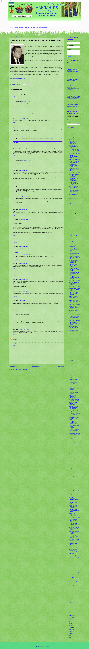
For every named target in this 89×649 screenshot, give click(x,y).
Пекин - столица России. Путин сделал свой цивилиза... (74, 602)
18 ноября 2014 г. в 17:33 (26, 318)
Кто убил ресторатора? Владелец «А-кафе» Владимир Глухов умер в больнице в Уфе (73, 84)
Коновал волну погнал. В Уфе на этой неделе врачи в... (74, 223)
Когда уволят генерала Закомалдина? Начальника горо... (73, 378)
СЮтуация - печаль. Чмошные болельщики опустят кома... (74, 382)
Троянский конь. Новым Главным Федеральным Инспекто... (74, 566)
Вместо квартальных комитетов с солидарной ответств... (74, 459)
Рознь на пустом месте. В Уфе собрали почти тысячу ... (74, 558)
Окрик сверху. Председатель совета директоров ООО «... (73, 554)
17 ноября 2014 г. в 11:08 (26, 160)
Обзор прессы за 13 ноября (74, 517)
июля (70, 621)
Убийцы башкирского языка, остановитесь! (73, 486)
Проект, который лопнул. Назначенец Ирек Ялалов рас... (74, 257)
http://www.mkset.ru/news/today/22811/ (17, 78)
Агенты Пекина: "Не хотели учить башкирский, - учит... (74, 414)
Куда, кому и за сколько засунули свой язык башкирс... (73, 418)
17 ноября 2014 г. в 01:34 (23, 110)
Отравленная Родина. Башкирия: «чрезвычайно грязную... (74, 510)
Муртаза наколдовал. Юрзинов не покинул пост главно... (73, 454)
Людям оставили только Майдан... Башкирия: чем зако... (74, 235)
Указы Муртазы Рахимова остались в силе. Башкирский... (74, 175)
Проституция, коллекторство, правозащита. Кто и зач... (74, 343)
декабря (70, 137)
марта (70, 629)
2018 (69, 130)
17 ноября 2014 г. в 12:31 (23, 239)
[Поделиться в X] (25, 84)
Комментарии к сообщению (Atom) (23, 369)
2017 (69, 132)
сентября (71, 617)
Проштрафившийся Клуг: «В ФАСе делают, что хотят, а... (74, 438)
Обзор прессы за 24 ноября (74, 286)
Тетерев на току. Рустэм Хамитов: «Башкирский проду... (74, 442)
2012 (69, 637)
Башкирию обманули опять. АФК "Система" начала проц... (74, 227)
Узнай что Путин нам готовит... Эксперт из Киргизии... (73, 586)
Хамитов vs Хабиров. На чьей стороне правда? (74, 162)
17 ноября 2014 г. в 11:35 (23, 170)
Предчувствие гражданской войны (72, 107)
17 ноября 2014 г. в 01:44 (26, 101)
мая (70, 625)
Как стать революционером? (73, 570)
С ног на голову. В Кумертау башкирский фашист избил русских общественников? (72, 66)
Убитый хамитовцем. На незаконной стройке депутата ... (74, 528)
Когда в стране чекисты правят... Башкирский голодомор (73, 297)
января (70, 633)
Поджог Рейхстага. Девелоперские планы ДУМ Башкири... (73, 476)
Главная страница (36, 366)
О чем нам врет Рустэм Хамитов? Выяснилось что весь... (74, 331)
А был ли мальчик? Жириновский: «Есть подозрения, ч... (73, 536)
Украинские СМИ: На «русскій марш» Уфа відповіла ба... (73, 146)
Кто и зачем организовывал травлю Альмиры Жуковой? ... (74, 218)
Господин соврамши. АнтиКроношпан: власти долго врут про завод (73, 88)
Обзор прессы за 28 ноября (74, 172)
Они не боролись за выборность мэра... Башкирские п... (73, 335)
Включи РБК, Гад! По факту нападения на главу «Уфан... (74, 578)
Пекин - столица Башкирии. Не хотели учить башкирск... (74, 562)
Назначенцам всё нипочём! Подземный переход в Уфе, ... (74, 169)
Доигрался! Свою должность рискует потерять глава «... (73, 514)
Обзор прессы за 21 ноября (74, 314)
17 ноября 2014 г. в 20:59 (23, 291)
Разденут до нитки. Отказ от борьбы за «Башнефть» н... (74, 426)
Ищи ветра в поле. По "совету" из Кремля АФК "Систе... (74, 524)
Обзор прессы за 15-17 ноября (73, 411)
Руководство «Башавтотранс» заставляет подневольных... (72, 204)
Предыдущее (60, 366)
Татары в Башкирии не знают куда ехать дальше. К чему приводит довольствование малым (72, 75)
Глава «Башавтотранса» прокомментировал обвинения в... (73, 374)
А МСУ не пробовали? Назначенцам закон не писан (73, 520)
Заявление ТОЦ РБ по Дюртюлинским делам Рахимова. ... (74, 156)
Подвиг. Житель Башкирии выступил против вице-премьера (74, 269)
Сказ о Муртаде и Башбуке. (74, 159)
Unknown (15, 338)
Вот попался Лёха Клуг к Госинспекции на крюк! (74, 483)
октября (70, 615)
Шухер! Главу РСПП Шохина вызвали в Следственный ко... (73, 403)
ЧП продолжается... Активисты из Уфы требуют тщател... (73, 142)
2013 (69, 635)
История (15, 86)
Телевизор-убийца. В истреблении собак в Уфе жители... (74, 323)
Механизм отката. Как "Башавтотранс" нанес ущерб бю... (74, 311)
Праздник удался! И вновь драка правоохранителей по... (74, 582)
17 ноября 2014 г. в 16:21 (23, 272)
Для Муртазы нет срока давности (73, 575)
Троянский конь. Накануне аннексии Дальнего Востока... (74, 366)
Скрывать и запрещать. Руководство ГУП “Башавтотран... (73, 241)
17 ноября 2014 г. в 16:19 (23, 263)
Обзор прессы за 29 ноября (74, 153)
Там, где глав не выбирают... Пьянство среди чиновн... (73, 467)
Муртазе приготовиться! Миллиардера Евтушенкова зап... (74, 463)
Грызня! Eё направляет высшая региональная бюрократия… (73, 595)
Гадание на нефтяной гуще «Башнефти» (74, 598)
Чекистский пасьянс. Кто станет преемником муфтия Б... (74, 187)
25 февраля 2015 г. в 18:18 (24, 329)
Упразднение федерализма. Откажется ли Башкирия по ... (74, 249)
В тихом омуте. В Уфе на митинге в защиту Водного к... (74, 293)
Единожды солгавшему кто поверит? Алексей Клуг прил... (74, 289)
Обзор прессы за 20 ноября (74, 320)
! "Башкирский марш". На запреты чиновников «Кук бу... (74, 273)
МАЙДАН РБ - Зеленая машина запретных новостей (73, 80)
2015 (69, 134)
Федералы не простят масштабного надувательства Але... (73, 550)
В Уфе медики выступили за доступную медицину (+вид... (74, 150)
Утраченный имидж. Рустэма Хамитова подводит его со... (73, 265)
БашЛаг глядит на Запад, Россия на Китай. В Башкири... (74, 195)
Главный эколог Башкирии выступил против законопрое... (74, 532)
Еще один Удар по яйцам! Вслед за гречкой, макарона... (74, 283)
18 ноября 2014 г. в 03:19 (23, 300)
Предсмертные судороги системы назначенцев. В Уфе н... (74, 317)
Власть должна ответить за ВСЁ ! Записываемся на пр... (74, 253)
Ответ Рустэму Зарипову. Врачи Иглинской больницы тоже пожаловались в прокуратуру (73, 103)
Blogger (51, 646)
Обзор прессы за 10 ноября (74, 613)
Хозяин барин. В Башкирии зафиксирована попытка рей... (74, 591)
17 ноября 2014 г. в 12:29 (23, 219)
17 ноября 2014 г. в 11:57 (26, 184)
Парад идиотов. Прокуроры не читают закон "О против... (74, 214)
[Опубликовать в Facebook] (27, 84)
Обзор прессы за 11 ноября (74, 572)
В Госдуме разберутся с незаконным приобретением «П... (73, 179)
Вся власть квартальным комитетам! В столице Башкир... (74, 392)
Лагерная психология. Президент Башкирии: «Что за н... (74, 307)
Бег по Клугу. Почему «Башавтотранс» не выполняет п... (73, 396)
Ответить (15, 96)
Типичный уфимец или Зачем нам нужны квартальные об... (73, 407)
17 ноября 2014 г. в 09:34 (23, 146)
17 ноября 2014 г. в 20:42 (23, 279)
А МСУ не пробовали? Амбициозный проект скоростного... (73, 231)
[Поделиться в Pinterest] (28, 84)
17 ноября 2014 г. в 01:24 (23, 92)
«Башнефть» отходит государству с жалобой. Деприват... (74, 360)
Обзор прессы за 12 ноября (74, 547)
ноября (70, 139)
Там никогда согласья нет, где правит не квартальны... (74, 450)
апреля (70, 627)
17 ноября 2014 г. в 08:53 (23, 126)
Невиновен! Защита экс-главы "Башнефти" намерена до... (73, 245)
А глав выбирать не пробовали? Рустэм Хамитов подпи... (73, 422)
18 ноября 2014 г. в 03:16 (26, 254)
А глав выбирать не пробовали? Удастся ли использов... (74, 277)
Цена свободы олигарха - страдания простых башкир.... (74, 494)
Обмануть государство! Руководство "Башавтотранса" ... (73, 356)
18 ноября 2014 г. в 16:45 (26, 310)
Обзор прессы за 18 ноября (74, 385)
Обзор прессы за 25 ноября (74, 280)
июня (70, 623)
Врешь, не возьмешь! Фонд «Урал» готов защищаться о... (74, 480)
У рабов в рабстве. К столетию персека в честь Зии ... (74, 446)
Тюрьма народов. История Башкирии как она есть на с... (74, 540)
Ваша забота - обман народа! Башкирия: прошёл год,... (73, 506)
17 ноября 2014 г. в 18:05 (26, 196)
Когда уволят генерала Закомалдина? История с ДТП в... (74, 301)
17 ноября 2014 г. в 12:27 (23, 209)
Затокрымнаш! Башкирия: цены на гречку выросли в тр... (74, 351)
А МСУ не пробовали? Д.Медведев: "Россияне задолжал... (74, 183)
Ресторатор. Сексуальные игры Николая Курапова (74, 400)
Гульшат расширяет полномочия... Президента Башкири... (74, 498)
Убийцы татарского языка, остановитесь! (74, 472)
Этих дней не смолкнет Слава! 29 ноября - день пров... (74, 199)
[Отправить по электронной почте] (23, 84)
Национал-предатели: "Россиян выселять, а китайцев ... (73, 544)
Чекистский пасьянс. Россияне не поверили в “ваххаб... (74, 610)
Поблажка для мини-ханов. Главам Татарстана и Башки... (74, 430)
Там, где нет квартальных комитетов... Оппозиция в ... (74, 347)
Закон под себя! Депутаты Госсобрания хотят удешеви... (74, 191)
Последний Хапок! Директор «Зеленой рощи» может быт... (73, 606)
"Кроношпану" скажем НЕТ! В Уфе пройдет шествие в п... (73, 327)
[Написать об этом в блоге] (24, 84)
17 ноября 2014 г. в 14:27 (23, 246)
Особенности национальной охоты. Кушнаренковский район (74, 434)
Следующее (12, 366)
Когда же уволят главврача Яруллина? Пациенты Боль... (74, 502)
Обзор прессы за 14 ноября (74, 470)
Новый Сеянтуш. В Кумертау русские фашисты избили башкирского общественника (72, 93)
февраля (71, 631)
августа (70, 619)
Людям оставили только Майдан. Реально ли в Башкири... (73, 388)
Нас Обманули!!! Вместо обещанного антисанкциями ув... (74, 209)
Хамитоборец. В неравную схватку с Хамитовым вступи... (74, 339)
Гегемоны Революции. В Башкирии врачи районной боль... (73, 261)
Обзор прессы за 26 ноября (74, 238)
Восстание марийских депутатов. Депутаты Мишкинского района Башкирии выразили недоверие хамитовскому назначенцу (73, 98)
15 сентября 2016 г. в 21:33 (22, 338)
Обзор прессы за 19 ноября (74, 363)
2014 (69, 136)
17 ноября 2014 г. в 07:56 (23, 118)
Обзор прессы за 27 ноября (74, 211)
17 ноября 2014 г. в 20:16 (26, 136)
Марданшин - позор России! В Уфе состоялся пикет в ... (74, 370)
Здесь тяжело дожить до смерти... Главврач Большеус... (73, 165)
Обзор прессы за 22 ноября (74, 304)
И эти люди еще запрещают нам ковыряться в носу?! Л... (74, 490)
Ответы (16, 99)
